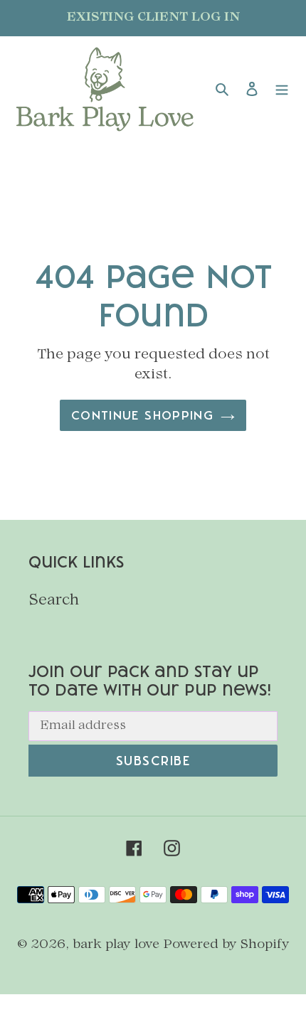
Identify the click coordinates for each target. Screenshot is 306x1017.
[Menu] (282, 89)
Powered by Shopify (227, 945)
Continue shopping (142, 415)
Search (53, 601)
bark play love (116, 945)
